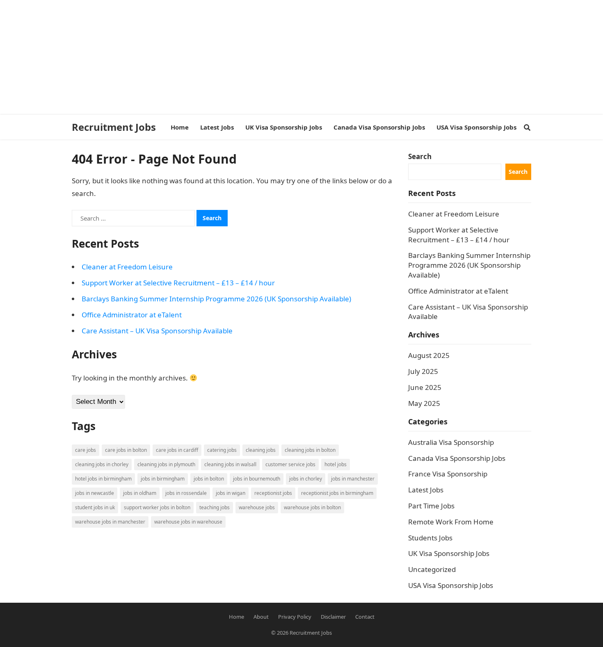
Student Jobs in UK (95, 507)
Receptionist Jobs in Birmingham (337, 493)
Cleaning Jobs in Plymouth (166, 464)
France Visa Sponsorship (447, 473)
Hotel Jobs (335, 464)
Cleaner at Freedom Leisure (127, 266)
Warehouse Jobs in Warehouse (188, 521)
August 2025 (429, 355)
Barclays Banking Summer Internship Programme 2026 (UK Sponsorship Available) (216, 298)
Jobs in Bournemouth (256, 478)
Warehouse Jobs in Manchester (110, 521)
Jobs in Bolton (209, 478)
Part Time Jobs (431, 505)
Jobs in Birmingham (163, 478)
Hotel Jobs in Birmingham (103, 478)
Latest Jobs (425, 489)
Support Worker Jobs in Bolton (157, 507)
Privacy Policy (294, 616)
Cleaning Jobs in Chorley (101, 464)
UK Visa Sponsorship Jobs (448, 553)
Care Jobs (85, 450)
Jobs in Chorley (305, 478)
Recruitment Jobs (114, 127)
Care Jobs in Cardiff (177, 450)
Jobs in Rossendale (186, 493)
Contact (365, 616)
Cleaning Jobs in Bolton (310, 450)
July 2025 (423, 371)
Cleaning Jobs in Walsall (230, 464)
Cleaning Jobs (261, 450)
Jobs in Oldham (139, 493)
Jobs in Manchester (353, 478)
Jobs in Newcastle (94, 493)
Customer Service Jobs (290, 464)
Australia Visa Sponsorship (451, 442)
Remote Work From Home (450, 521)
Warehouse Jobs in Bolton (312, 507)
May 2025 (424, 403)
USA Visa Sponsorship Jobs (450, 585)
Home (236, 616)
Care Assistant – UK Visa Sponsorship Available (157, 330)
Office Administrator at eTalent (132, 314)
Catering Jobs (222, 450)
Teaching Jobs (214, 507)
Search (420, 156)
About (261, 616)
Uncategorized (432, 569)
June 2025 (424, 387)
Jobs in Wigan (230, 493)
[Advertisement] (246, 57)
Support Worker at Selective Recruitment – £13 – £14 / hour (178, 282)
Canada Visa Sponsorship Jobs (456, 458)
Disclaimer (333, 616)
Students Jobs (430, 537)
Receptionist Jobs (273, 493)
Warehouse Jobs (257, 507)
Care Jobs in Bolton (126, 450)
